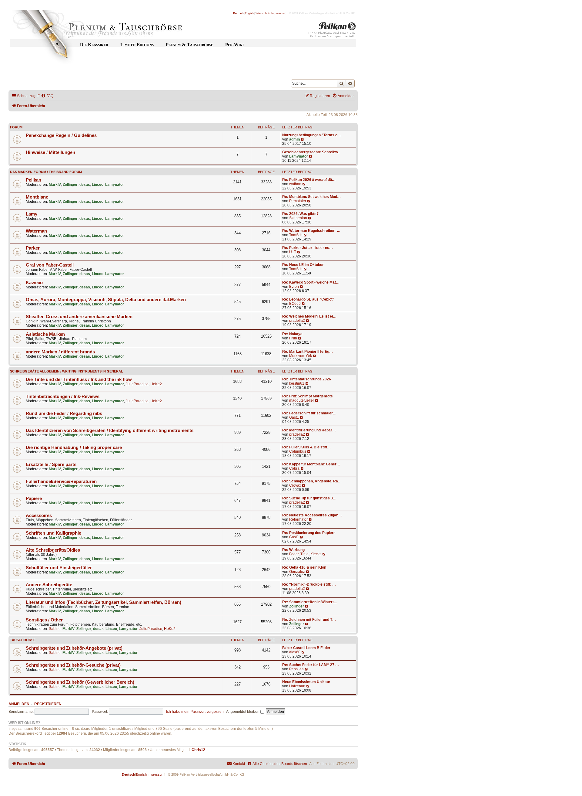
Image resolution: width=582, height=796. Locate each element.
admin (294, 139)
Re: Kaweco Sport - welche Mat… (311, 282)
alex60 (294, 652)
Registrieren (48, 704)
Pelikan (33, 180)
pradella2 (297, 320)
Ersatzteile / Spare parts (51, 464)
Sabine (55, 629)
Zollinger (70, 184)
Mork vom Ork (300, 356)
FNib (293, 338)
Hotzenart (297, 686)
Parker (33, 248)
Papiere (34, 498)
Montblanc (37, 197)
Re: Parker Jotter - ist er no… (307, 248)
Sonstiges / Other (44, 619)
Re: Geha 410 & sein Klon (304, 567)
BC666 (295, 303)
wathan (295, 184)
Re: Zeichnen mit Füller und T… (309, 619)
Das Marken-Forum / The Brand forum (46, 172)
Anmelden (18, 704)
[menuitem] (47, 96)
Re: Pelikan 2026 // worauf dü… (309, 180)
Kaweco (34, 282)
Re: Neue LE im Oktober (303, 265)
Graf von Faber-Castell (50, 265)
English (249, 13)
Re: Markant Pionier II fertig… (307, 351)
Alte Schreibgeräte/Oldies (53, 550)
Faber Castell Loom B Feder (306, 648)
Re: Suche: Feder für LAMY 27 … (310, 665)
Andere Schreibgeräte (49, 584)
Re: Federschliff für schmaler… (309, 413)
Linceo (97, 184)
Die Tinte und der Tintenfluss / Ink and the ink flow (79, 379)
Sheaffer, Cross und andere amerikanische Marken (79, 316)
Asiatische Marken (45, 334)
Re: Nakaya (292, 334)
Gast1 (294, 417)
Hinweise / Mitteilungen (50, 152)
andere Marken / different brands (60, 351)
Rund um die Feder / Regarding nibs (64, 413)
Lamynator (298, 156)
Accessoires (39, 515)
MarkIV (55, 184)
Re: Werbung (293, 550)
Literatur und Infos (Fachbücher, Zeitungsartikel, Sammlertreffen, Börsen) (103, 602)
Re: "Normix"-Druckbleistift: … (309, 584)
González (297, 572)
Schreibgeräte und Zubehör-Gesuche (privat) (73, 665)
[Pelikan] (332, 31)
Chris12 (198, 750)
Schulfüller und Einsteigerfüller (59, 567)
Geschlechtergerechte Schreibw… (312, 152)
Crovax (295, 485)
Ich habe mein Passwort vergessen (195, 711)
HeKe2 (156, 384)
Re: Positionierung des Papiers (309, 533)
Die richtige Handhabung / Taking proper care (74, 447)
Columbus (297, 451)
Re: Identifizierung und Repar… (309, 430)
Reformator (298, 519)
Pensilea (296, 669)
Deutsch (238, 13)
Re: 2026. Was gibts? (300, 214)
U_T (292, 252)
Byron (294, 286)
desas (84, 184)
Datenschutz (263, 13)
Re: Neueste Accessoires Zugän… (312, 515)
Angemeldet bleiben (243, 711)
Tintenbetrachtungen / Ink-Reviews (62, 396)
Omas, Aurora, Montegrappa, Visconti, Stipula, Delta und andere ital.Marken (106, 299)
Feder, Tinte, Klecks (305, 554)
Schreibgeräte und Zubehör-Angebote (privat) (74, 648)
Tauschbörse (22, 640)
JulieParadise (137, 384)
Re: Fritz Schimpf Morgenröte (307, 396)
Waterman (36, 231)
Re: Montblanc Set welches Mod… (311, 197)
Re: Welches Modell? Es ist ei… (309, 316)
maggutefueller (301, 400)
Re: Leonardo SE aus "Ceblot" (308, 299)
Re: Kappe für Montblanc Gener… (311, 464)
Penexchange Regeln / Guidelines (61, 135)
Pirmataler (297, 201)
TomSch (296, 235)
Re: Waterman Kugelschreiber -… (311, 231)
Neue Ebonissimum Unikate (306, 682)
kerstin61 (296, 383)
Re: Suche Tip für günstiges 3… (309, 498)
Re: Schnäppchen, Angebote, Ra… (312, 481)
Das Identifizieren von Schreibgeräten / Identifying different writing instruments (109, 430)
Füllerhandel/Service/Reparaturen (61, 481)
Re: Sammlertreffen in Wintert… (309, 602)
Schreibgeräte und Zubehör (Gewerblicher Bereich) (80, 682)
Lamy (31, 214)
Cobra (294, 468)
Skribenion (298, 218)
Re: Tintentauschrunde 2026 (306, 379)
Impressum (278, 13)
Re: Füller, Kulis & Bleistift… (306, 447)
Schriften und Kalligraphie (53, 533)
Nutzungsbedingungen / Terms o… (311, 135)
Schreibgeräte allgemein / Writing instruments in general (66, 371)
